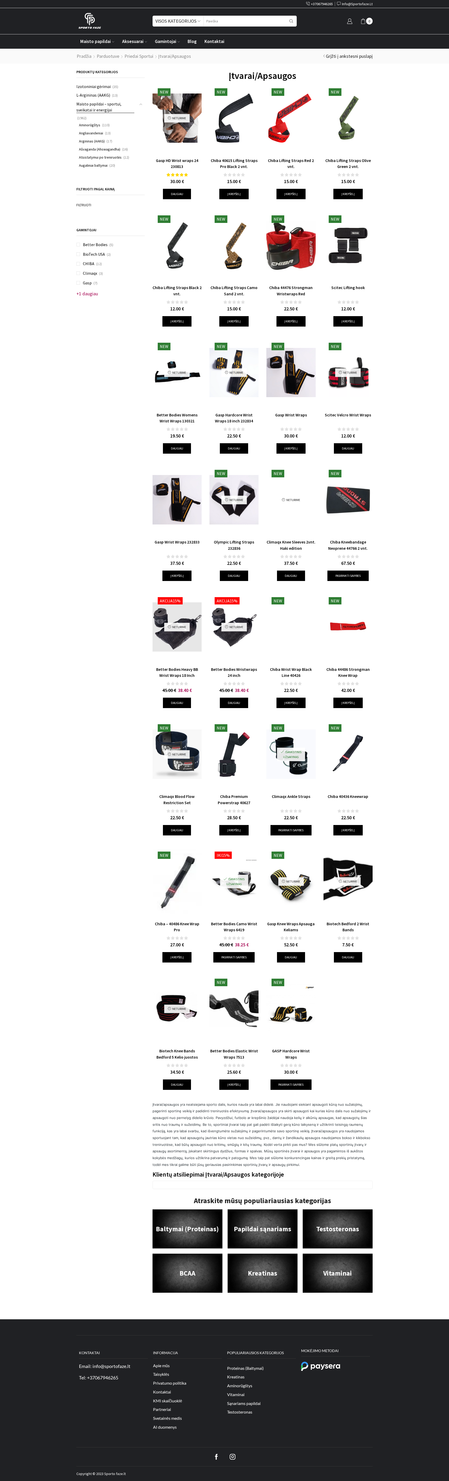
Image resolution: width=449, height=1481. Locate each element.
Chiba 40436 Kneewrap (348, 796)
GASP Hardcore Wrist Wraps (291, 1054)
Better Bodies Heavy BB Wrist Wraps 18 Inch (177, 672)
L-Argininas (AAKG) (93, 95)
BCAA (187, 1273)
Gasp (87, 282)
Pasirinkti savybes (348, 576)
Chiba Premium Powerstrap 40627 (234, 799)
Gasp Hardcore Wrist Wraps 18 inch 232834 (234, 418)
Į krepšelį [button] (234, 194)
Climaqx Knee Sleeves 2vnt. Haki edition (291, 545)
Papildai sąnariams (262, 1228)
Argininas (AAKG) (92, 141)
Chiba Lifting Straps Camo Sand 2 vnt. (233, 290)
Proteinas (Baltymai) (245, 1367)
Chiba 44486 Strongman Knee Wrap (348, 672)
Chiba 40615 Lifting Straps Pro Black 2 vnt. (234, 163)
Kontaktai (214, 41)
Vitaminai (337, 1273)
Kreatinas (262, 1273)
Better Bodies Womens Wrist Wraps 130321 (177, 418)
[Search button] (291, 21)
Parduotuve (108, 56)
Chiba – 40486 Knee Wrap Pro (177, 927)
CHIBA (88, 263)
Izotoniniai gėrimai (93, 86)
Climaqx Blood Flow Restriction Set (177, 799)
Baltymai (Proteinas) (187, 1228)
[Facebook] (216, 1457)
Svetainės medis (167, 1418)
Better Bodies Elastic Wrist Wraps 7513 (234, 1054)
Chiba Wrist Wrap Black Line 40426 (291, 672)
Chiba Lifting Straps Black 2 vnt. (177, 290)
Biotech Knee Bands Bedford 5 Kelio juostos (177, 1054)
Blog (192, 41)
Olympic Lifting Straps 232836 (234, 545)
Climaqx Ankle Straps (291, 796)
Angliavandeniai (91, 133)
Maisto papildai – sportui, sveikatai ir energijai (98, 107)
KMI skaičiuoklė (167, 1400)
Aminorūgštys (89, 125)
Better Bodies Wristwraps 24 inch (234, 672)
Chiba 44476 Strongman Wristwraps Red (291, 290)
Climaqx (90, 273)
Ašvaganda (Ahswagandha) (99, 149)
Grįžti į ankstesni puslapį (349, 56)
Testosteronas (337, 1228)
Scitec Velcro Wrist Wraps (348, 414)
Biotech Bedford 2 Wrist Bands (348, 927)
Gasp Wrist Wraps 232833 (177, 542)
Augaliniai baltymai (93, 165)
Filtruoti (83, 205)
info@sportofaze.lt (111, 1366)
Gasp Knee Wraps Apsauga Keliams (291, 927)
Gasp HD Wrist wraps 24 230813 (177, 163)
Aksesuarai (132, 41)
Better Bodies (95, 244)
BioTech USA (94, 254)
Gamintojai (165, 41)
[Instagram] (232, 1457)
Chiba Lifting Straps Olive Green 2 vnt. (348, 163)
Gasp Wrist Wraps (291, 414)
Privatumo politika (169, 1382)
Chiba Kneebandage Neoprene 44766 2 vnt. (348, 545)
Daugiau (177, 194)
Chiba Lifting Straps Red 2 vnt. (291, 163)
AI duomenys (165, 1426)
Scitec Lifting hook (348, 287)
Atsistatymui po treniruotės (100, 157)
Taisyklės (161, 1374)
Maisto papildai (95, 41)
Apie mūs (161, 1365)
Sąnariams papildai (244, 1403)
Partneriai (162, 1409)
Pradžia (84, 56)
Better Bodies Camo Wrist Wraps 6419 (234, 927)
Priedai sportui (138, 56)
